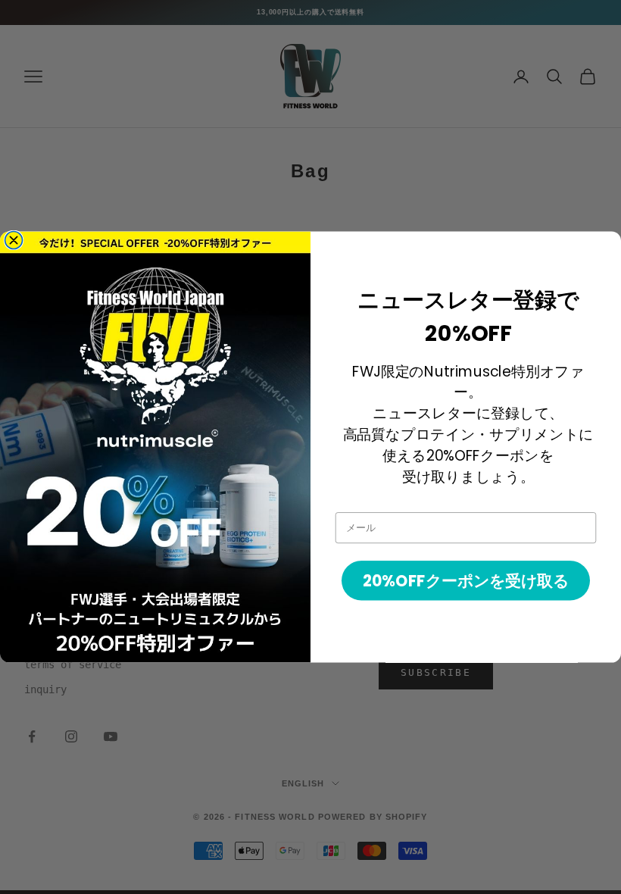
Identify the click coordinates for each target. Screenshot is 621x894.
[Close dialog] (14, 240)
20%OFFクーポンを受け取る (466, 581)
